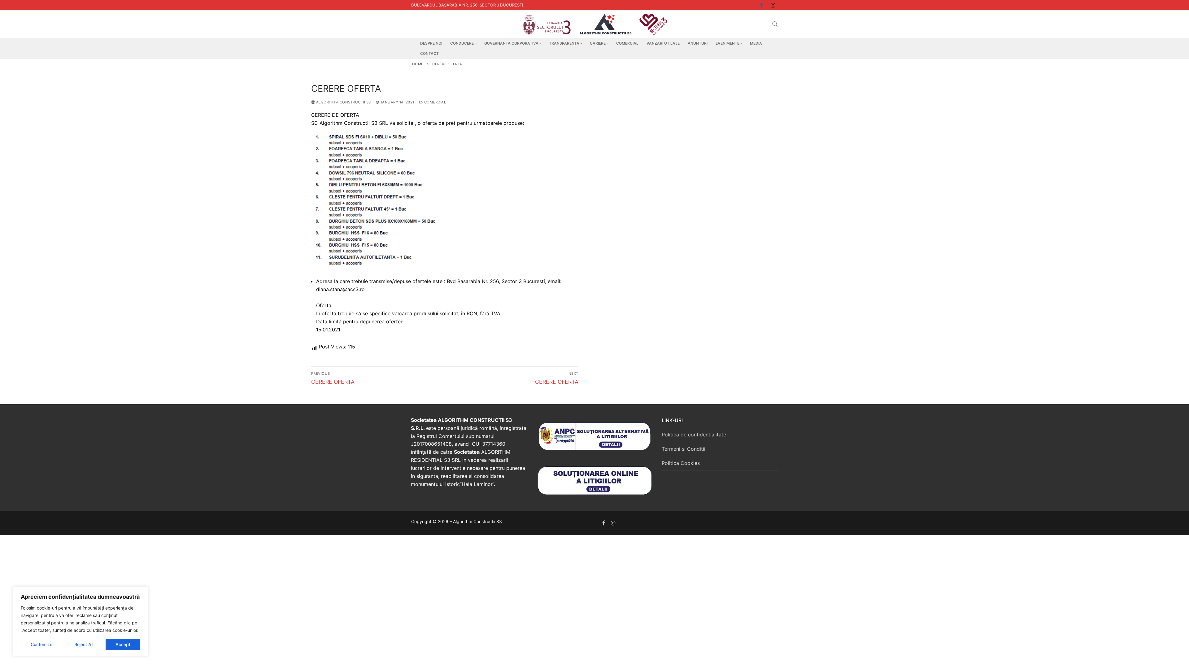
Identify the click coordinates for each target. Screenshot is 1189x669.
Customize (41, 644)
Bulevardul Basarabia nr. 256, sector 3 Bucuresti (467, 4)
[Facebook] (604, 523)
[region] (80, 622)
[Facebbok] (762, 5)
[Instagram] (773, 5)
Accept (122, 644)
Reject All (83, 644)
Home (418, 64)
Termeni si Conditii (683, 449)
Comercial (434, 102)
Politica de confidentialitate (694, 434)
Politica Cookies (681, 463)
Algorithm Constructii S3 (343, 102)
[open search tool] (775, 24)
